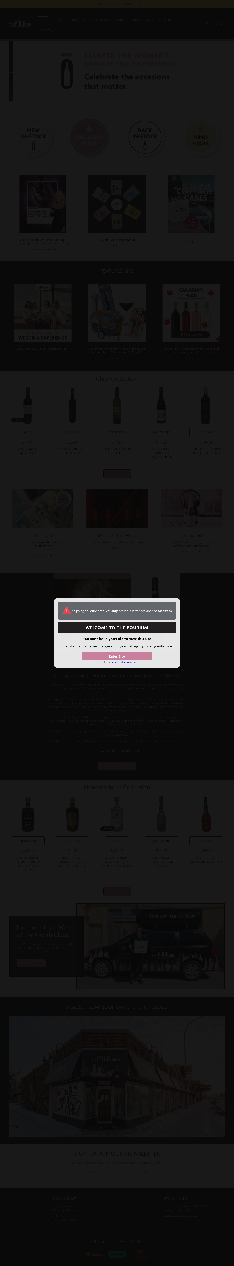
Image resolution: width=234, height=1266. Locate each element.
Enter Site (117, 656)
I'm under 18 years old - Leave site (117, 662)
